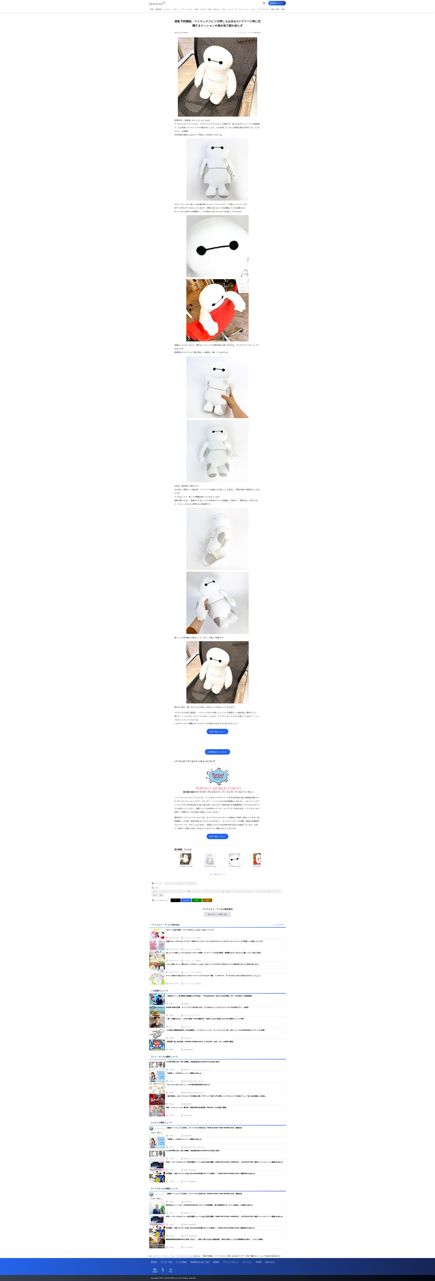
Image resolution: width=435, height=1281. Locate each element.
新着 (151, 9)
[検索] (264, 3)
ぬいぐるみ (225, 891)
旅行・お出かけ (214, 9)
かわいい (155, 891)
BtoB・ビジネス (200, 9)
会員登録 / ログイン (277, 3)
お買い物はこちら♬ (217, 731)
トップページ (156, 1256)
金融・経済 (275, 9)
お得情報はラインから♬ (217, 752)
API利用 (258, 1262)
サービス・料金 (166, 1262)
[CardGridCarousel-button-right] (260, 861)
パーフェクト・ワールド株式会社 (249, 33)
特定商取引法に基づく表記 (199, 1262)
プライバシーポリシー (231, 1262)
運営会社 (154, 1262)
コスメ (253, 9)
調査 (283, 9)
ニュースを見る (277, 925)
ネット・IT (233, 9)
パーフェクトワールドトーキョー (242, 891)
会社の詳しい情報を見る (217, 914)
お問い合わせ (269, 1262)
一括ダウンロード (219, 874)
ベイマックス (259, 891)
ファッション (243, 9)
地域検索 (158, 9)
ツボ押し (189, 891)
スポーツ (176, 9)
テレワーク (207, 891)
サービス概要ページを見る (418, 1276)
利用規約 (216, 1262)
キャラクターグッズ (167, 891)
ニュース (216, 891)
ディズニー (198, 891)
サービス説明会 (181, 1262)
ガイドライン (247, 1262)
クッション (179, 891)
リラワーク (277, 891)
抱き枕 (155, 895)
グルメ (224, 9)
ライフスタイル (263, 9)
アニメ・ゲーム (186, 9)
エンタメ (167, 9)
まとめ (269, 891)
